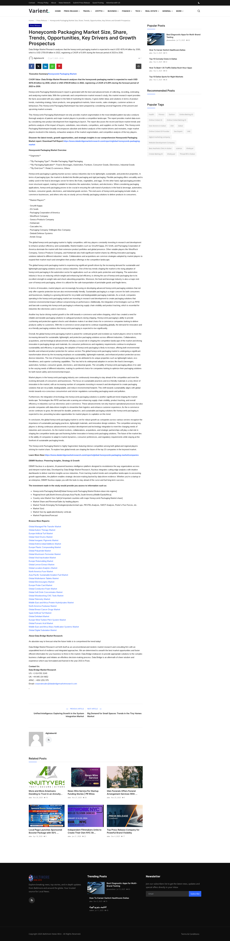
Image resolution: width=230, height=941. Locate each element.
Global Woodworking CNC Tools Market (46, 596)
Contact (32, 2)
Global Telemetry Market (39, 599)
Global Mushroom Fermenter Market (45, 554)
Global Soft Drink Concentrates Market (45, 592)
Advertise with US (113, 2)
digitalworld (51, 733)
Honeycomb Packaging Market (62, 74)
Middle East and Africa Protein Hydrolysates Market (51, 602)
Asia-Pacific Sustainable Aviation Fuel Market (48, 575)
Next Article (92, 709)
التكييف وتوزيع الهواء (97, 907)
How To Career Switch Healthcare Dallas (167, 50)
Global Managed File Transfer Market (45, 526)
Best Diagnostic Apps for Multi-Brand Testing (183, 35)
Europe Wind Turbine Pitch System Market (47, 620)
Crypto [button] (98, 11)
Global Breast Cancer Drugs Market (44, 609)
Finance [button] (126, 11)
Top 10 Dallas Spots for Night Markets (166, 76)
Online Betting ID (186, 114)
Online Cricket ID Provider (159, 131)
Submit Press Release (81, 2)
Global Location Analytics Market (43, 568)
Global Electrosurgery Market (41, 582)
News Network (64, 2)
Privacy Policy (43, 2)
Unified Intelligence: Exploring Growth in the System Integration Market (59, 715)
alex (30, 797)
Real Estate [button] (151, 11)
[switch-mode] (199, 3)
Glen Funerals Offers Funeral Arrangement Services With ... (122, 792)
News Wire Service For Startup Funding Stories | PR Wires (83, 792)
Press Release (41, 20)
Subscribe (195, 893)
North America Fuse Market (41, 571)
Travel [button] (86, 11)
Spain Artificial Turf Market (40, 613)
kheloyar (189, 148)
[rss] (32, 900)
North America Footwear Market (43, 606)
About (53, 2)
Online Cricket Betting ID (176, 120)
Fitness (161, 114)
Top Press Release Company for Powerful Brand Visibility (123, 831)
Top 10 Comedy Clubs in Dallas (163, 59)
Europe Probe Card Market (40, 585)
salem (91, 910)
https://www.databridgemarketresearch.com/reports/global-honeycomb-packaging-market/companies (92, 455)
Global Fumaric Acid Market (41, 623)
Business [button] (112, 11)
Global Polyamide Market (40, 551)
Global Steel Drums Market (40, 537)
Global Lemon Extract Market (41, 564)
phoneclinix (171, 40)
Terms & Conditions (190, 934)
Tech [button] (137, 11)
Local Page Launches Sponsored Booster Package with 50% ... (45, 831)
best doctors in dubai (157, 126)
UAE (188, 131)
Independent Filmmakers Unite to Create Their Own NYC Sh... (84, 831)
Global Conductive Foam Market (43, 589)
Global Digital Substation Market (43, 630)
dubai (180, 126)
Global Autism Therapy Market (42, 530)
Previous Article (77, 709)
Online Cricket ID (155, 120)
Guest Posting (98, 2)
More (179, 11)
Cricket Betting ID (156, 154)
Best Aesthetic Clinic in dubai (160, 148)
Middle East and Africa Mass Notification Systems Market (54, 627)
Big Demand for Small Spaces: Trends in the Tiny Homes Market (114, 715)
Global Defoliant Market (39, 616)
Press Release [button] (71, 11)
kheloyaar (171, 154)
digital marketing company (159, 137)
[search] (198, 11)
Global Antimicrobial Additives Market (45, 544)
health (151, 114)
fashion (172, 114)
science (179, 148)
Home (58, 11)
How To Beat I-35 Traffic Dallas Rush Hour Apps (170, 68)
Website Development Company (162, 143)
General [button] (166, 11)
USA (172, 126)
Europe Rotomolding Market (41, 561)
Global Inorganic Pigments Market (43, 540)
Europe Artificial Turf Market (41, 533)
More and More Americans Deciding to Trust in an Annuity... (45, 792)
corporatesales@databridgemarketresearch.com (56, 683)
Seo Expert (178, 131)
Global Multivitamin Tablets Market (44, 578)
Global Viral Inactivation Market (42, 557)
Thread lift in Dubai (187, 154)
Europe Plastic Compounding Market (45, 547)
